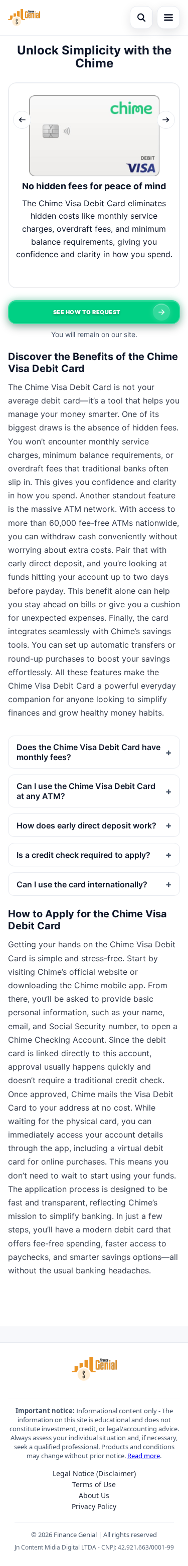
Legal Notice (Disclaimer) (94, 1473)
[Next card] (166, 120)
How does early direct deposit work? (86, 825)
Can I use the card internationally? (82, 884)
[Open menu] (168, 17)
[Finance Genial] (24, 17)
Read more (143, 1455)
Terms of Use (94, 1484)
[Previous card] (22, 120)
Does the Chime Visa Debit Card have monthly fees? (88, 752)
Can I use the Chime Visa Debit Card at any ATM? (86, 791)
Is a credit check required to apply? (83, 855)
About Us (94, 1495)
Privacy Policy (94, 1506)
